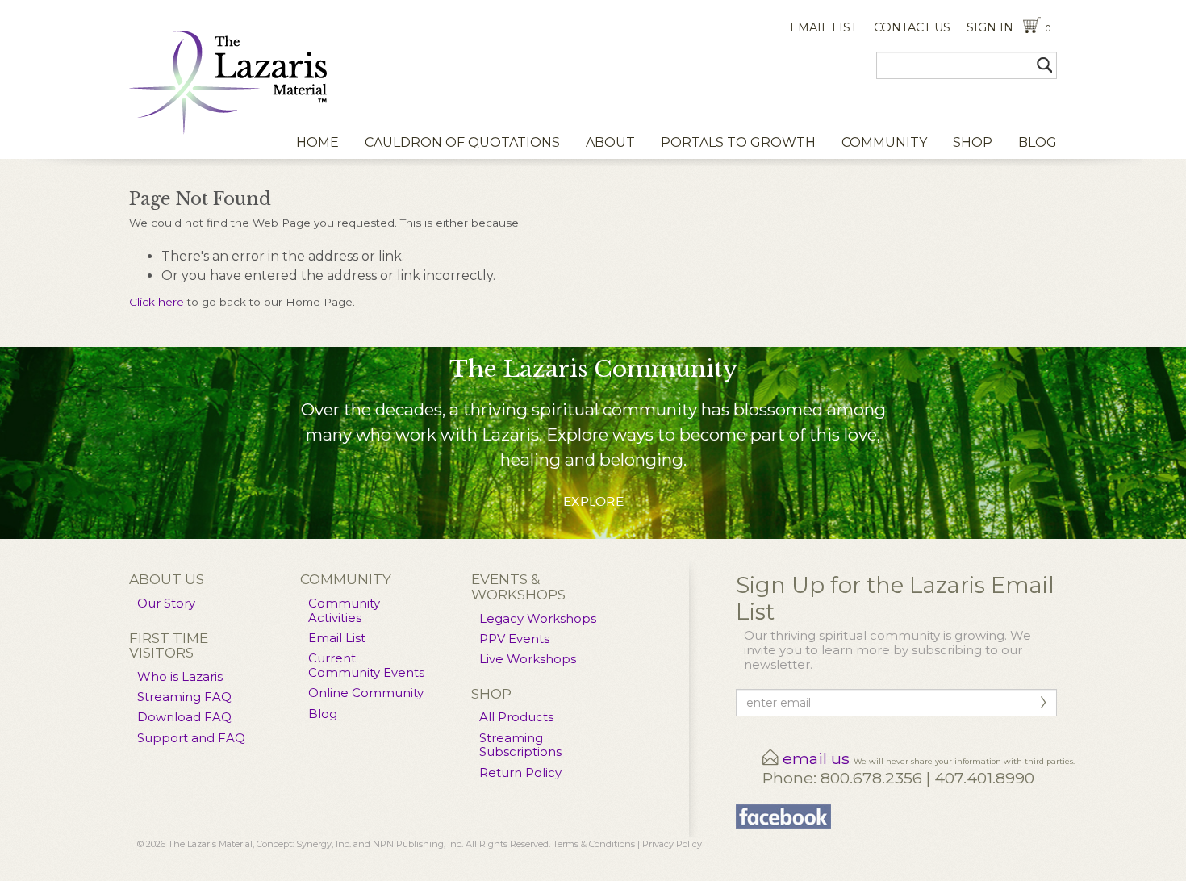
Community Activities (344, 610)
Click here (156, 301)
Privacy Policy (672, 844)
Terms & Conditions (594, 844)
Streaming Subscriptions (520, 745)
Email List (336, 638)
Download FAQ (184, 717)
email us (816, 758)
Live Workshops (527, 659)
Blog (1037, 142)
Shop (972, 142)
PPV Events (514, 639)
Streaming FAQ (184, 697)
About (610, 142)
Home (317, 142)
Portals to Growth (738, 142)
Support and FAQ (191, 738)
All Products (516, 717)
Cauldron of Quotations (462, 142)
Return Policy (520, 773)
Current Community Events (366, 665)
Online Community (366, 693)
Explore (593, 501)
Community (884, 142)
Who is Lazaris (180, 677)
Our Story (166, 603)
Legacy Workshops (537, 619)
